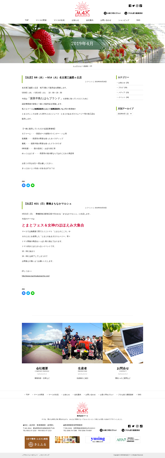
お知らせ (121, 83)
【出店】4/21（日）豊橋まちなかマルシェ (48, 203)
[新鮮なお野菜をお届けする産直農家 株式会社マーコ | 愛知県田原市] (82, 16)
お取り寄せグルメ (107, 395)
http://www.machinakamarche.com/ (36, 276)
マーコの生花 (53, 395)
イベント (89, 81)
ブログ (120, 87)
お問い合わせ (91, 395)
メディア (121, 92)
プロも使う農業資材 (125, 395)
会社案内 (77, 395)
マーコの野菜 (39, 395)
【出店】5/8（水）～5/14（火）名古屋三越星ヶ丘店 (53, 77)
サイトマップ (45, 455)
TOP (27, 395)
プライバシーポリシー (30, 455)
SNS (139, 395)
